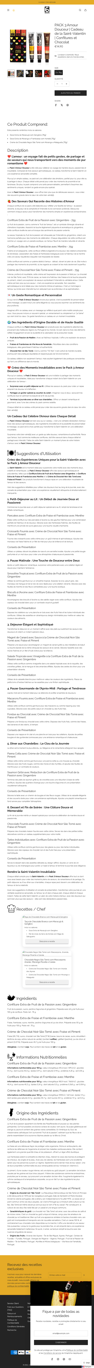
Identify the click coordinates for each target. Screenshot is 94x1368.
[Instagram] (58, 1359)
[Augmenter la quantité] (66, 84)
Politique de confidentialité (77, 1350)
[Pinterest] (64, 1359)
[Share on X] (61, 105)
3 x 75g (59, 72)
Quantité (59, 79)
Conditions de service (52, 1353)
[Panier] (85, 10)
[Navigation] (8, 10)
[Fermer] (87, 1285)
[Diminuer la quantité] (57, 84)
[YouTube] (69, 1359)
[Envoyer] (84, 1275)
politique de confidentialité (18, 1286)
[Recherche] (80, 10)
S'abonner (61, 1342)
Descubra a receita (47, 941)
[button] (9, 45)
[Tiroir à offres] (13, 10)
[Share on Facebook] (56, 105)
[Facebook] (52, 1359)
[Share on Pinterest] (67, 105)
